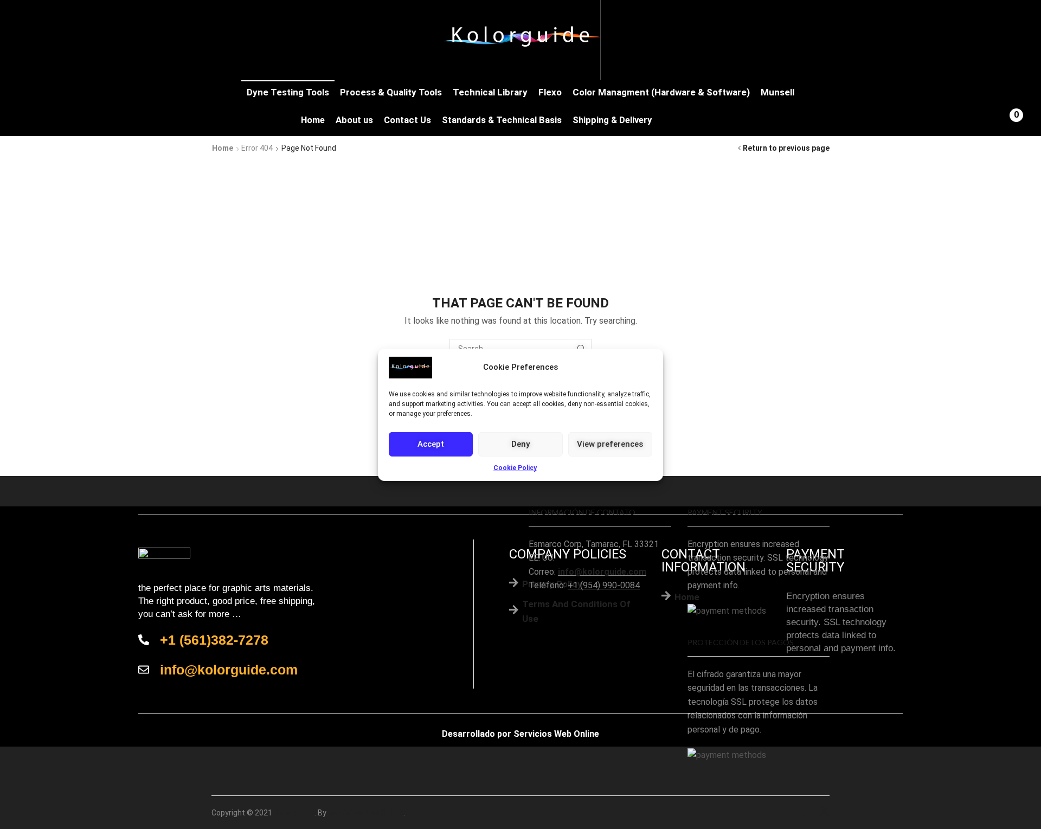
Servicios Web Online (556, 734)
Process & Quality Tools (391, 92)
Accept (430, 444)
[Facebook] (803, 812)
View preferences (610, 444)
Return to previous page (786, 148)
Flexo (550, 92)
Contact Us (407, 120)
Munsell (777, 92)
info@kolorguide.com (602, 572)
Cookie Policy (515, 467)
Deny (520, 444)
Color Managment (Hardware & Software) (661, 92)
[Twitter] (824, 812)
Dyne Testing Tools (288, 92)
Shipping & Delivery (612, 120)
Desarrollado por (476, 734)
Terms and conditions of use (576, 611)
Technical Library (490, 92)
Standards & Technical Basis (502, 120)
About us (354, 120)
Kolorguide (294, 812)
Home (313, 120)
